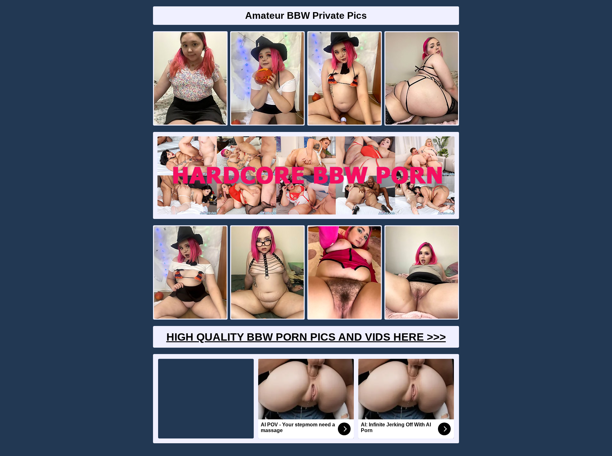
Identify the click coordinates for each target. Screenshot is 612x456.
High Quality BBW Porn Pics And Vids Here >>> (306, 337)
